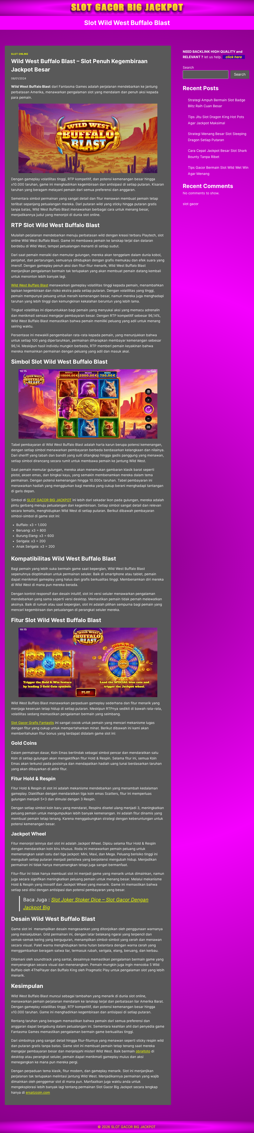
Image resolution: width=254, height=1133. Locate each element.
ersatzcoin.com (38, 1092)
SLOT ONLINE (19, 53)
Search (188, 67)
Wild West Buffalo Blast (29, 285)
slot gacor (190, 204)
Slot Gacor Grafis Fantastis (32, 723)
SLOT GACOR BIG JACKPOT (49, 500)
